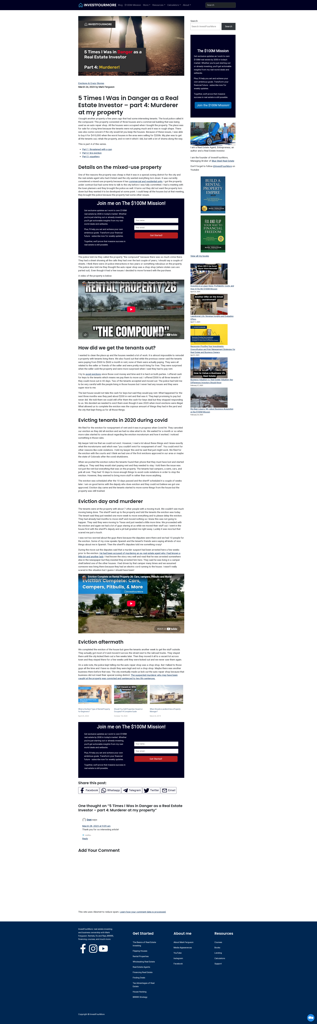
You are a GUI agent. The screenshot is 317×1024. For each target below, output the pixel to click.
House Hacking (139, 991)
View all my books (199, 256)
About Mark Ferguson (183, 942)
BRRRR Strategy (140, 997)
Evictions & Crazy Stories (91, 83)
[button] (213, 105)
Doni (89, 819)
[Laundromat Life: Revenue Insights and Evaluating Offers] (209, 304)
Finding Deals (139, 977)
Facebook (178, 963)
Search (194, 21)
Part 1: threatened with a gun (97, 149)
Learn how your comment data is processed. (143, 911)
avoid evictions (93, 374)
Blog (120, 5)
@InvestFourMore (222, 166)
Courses (218, 942)
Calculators (173, 5)
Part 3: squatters (91, 156)
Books (217, 947)
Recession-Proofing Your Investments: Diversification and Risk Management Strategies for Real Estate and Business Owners (212, 349)
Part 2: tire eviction (92, 153)
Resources (157, 5)
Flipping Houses (140, 951)
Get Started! (156, 235)
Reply (85, 838)
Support (218, 963)
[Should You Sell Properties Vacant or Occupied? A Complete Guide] (130, 694)
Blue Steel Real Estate (223, 160)
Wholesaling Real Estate (144, 961)
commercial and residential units (145, 181)
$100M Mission (133, 5)
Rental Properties (141, 956)
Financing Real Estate (142, 972)
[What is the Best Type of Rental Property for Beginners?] (95, 694)
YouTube (178, 953)
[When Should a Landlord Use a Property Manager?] (166, 694)
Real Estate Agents (141, 967)
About (186, 5)
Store (145, 5)
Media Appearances (183, 947)
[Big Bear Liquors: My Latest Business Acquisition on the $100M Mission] (209, 398)
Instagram (178, 958)
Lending (218, 953)
